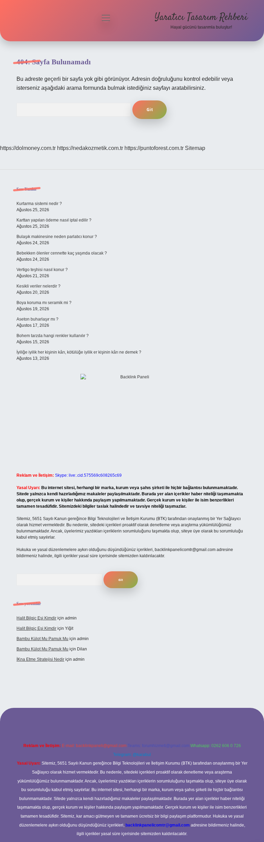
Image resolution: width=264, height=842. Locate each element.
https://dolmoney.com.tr (28, 148)
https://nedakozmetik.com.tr (90, 148)
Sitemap (195, 148)
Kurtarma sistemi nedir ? (39, 203)
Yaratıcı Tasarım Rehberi (201, 17)
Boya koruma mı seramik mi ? (44, 302)
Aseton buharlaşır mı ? (37, 319)
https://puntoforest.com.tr (154, 148)
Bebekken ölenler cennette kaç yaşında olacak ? (61, 253)
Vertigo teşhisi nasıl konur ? (42, 269)
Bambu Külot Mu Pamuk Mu (42, 638)
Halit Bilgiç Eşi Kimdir (36, 618)
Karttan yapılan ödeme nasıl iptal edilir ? (53, 220)
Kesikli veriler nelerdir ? (38, 286)
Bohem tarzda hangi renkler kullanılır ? (52, 335)
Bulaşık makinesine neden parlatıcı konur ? (56, 236)
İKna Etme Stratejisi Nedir (40, 659)
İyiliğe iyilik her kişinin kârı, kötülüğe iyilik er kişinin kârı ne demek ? (78, 352)
